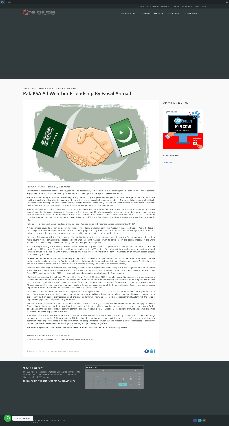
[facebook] (195, 420)
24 (89, 384)
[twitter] (200, 420)
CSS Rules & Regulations (159, 6)
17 (89, 381)
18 (98, 381)
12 (106, 379)
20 (114, 381)
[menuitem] (2, 2)
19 (106, 381)
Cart (197, 6)
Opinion (33, 88)
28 (123, 384)
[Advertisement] (79, 49)
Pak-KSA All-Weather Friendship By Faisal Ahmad (60, 352)
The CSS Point (50, 420)
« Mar (138, 390)
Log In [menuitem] (8, 2)
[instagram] (204, 420)
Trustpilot (167, 162)
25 (98, 384)
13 (114, 379)
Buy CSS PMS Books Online (182, 6)
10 (89, 379)
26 (106, 384)
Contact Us (143, 6)
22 (131, 381)
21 (123, 381)
